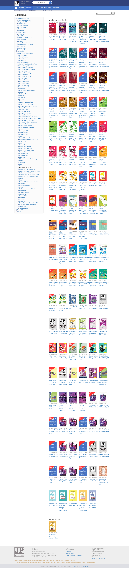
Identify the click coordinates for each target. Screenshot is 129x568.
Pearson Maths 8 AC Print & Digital (104, 430)
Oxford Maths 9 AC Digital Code (83, 381)
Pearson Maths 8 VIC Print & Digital (73, 456)
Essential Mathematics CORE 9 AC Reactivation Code (92, 162)
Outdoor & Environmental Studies (28, 182)
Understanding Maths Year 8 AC (73, 504)
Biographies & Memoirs (24, 22)
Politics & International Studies (27, 189)
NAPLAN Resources (23, 62)
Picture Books (22, 48)
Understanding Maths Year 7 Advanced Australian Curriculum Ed (63, 507)
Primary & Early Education (25, 66)
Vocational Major (24, 208)
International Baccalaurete (25, 53)
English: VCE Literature (25, 124)
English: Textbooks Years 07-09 (28, 117)
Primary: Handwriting (25, 73)
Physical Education (24, 185)
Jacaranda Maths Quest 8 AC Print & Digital (63, 284)
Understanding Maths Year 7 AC (53, 504)
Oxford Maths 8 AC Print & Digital (104, 357)
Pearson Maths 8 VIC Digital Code (63, 455)
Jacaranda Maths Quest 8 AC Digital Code (53, 284)
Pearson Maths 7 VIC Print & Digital (73, 431)
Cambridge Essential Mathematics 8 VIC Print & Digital (73, 88)
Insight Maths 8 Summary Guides (104, 234)
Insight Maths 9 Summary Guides (53, 258)
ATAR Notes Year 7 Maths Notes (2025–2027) (53, 38)
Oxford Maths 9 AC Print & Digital (94, 381)
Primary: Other (23, 78)
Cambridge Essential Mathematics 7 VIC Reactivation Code (83, 64)
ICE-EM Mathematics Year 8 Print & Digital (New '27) (53, 235)
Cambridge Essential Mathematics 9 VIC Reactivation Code (83, 113)
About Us (68, 551)
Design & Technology (25, 101)
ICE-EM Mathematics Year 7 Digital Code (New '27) (63, 210)
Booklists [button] (21, 8)
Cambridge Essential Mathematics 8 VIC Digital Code (63, 87)
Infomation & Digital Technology (28, 159)
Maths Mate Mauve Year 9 (93, 307)
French (21, 129)
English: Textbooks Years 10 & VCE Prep (30, 118)
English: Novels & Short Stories (28, 106)
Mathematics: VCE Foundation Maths (29, 171)
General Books (21, 210)
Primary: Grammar (24, 71)
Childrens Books (21, 32)
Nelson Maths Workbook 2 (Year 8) (83, 333)
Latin (20, 164)
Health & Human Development (27, 138)
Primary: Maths (23, 74)
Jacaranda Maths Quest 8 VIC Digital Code (74, 284)
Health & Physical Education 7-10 (28, 139)
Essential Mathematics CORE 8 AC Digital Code (102, 137)
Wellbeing (21, 30)
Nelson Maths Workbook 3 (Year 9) (93, 333)
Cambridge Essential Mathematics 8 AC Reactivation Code (53, 88)
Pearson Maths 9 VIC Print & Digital (73, 480)
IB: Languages (23, 55)
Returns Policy (70, 553)
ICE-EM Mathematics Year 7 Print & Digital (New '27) (83, 210)
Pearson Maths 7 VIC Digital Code (63, 430)
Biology (21, 92)
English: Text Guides (25, 115)
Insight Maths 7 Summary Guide (93, 234)
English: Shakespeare (25, 113)
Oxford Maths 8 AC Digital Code (93, 357)
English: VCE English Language (28, 122)
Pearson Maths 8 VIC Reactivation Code (83, 456)
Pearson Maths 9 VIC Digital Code (63, 480)
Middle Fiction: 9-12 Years (25, 45)
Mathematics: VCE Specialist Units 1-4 (29, 176)
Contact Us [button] (56, 8)
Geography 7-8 (23, 131)
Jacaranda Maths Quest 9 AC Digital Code (94, 284)
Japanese (22, 162)
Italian (21, 161)
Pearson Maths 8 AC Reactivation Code (53, 456)
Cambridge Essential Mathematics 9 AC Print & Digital (104, 87)
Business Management (25, 94)
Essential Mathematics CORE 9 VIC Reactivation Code (82, 187)
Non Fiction (21, 46)
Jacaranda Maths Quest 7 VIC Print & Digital (104, 259)
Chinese (21, 99)
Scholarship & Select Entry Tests (28, 64)
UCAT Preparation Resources (27, 204)
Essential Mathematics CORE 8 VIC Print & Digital (72, 161)
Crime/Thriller (22, 27)
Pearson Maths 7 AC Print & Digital (104, 406)
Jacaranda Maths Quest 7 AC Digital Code (74, 259)
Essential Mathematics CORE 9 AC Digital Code (102, 161)
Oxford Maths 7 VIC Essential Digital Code (73, 357)
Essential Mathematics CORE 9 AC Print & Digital (53, 186)
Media (21, 178)
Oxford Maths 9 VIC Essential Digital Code (103, 382)
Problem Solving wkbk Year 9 (93, 480)
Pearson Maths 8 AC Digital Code (94, 430)
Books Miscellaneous (23, 18)
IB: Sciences (22, 60)
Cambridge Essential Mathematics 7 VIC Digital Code (63, 63)
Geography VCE (23, 134)
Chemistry (22, 97)
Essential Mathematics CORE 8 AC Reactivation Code (92, 138)
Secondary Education (24, 87)
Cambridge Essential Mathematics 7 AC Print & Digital (104, 38)
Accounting (22, 88)
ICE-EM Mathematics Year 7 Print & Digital (73, 210)
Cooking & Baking (23, 25)
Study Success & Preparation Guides (29, 203)
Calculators (22, 95)
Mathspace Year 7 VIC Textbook (103, 307)
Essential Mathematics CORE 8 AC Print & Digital (53, 161)
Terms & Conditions (83, 566)
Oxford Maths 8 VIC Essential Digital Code (53, 382)
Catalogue (29, 8)
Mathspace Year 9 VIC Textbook (63, 332)
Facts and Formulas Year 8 (103, 184)
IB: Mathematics (23, 57)
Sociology (22, 197)
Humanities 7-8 (23, 153)
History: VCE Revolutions (26, 152)
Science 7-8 (22, 194)
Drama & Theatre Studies (26, 103)
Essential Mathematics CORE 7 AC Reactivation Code (92, 113)
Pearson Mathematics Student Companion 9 (82, 407)
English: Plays (23, 108)
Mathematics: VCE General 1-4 (28, 173)
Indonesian (22, 157)
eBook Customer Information (74, 555)
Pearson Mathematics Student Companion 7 (62, 407)
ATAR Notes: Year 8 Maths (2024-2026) (62, 38)
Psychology (22, 190)
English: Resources (24, 111)
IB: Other (21, 59)
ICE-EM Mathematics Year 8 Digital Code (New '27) (93, 210)
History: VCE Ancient (25, 146)
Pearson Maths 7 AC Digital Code (94, 406)
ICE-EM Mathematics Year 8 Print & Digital (103, 210)
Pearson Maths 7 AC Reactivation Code (53, 431)
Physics (21, 187)
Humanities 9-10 (23, 155)
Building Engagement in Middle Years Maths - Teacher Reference (83, 39)
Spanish (21, 199)
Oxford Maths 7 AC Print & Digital (63, 357)
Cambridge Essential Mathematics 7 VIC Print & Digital (73, 64)
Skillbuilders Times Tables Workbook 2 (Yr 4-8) (103, 481)
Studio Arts (22, 201)
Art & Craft (21, 34)
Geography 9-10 (23, 132)
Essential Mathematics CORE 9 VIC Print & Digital (72, 186)
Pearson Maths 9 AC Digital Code (94, 455)
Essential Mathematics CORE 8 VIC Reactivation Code (82, 162)
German (21, 136)
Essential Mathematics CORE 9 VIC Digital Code (62, 186)
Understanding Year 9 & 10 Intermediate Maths (93, 506)
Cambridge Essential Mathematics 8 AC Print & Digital (104, 63)
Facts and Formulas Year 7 (93, 184)
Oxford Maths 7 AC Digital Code (53, 357)
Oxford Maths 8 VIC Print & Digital (73, 382)
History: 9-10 (22, 143)
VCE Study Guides (46, 8)
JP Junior (36, 8)
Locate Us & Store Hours (98, 558)
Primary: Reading (24, 81)
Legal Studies (23, 166)
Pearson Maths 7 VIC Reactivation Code (83, 431)
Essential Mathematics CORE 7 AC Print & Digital (53, 137)
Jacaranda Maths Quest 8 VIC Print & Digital (84, 284)
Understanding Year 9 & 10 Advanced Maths (53, 536)
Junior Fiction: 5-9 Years (25, 43)
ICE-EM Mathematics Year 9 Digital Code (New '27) (63, 235)
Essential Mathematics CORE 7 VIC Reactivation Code (82, 138)
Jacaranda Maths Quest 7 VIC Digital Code (94, 259)
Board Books (21, 36)
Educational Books (22, 52)
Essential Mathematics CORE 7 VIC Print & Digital (72, 137)
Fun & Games (22, 39)
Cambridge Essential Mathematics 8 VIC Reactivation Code (83, 88)
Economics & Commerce (26, 104)
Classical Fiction (22, 23)
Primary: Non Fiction (25, 76)
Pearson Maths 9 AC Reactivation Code (53, 480)
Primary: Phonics (24, 80)
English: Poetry (23, 110)
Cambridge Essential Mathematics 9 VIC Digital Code (63, 112)
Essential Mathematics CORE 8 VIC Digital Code (62, 161)
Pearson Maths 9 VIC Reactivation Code (83, 480)
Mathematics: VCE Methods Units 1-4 (29, 175)
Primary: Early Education (26, 67)
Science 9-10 (23, 196)
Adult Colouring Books (24, 20)
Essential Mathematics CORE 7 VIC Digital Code (62, 137)
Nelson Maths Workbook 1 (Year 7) (73, 333)
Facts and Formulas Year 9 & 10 (53, 210)
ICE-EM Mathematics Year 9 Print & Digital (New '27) (83, 235)
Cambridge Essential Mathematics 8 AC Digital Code (93, 63)
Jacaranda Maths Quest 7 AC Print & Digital (84, 259)
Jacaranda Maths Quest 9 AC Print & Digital (104, 284)
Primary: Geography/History (27, 69)
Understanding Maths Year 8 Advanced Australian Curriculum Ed (83, 507)
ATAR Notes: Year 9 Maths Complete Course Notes (73, 38)
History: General (23, 145)
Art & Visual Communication (27, 90)
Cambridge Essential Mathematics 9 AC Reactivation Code (53, 113)
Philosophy (22, 183)
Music (21, 180)
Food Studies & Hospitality (26, 127)
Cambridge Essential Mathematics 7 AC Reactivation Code (53, 64)
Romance (21, 29)
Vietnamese (22, 206)
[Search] (50, 2)
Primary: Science (24, 83)
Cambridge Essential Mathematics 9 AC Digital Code (93, 87)
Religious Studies (24, 192)
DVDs (19, 211)
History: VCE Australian (25, 148)
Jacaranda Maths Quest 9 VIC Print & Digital (63, 308)
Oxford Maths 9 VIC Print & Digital (53, 407)
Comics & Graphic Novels (25, 37)
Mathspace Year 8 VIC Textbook (53, 332)
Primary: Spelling (24, 85)
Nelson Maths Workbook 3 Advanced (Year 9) (103, 334)
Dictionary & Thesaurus (23, 50)
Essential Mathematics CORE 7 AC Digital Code (102, 112)
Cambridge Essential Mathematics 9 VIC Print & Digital (73, 113)
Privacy (75, 566)
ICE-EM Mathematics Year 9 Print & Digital (73, 235)
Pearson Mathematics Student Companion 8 (72, 407)
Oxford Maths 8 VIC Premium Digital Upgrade (63, 382)
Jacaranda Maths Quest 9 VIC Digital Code (53, 308)
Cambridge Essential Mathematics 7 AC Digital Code (93, 38)
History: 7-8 (22, 141)
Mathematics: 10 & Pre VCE (27, 169)
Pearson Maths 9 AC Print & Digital (104, 455)
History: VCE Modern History (27, 150)
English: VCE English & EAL (27, 120)
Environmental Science (25, 125)
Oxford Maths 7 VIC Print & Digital (83, 357)
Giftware (20, 41)
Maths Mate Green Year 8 (82, 307)
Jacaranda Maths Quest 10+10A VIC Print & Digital (63, 260)
